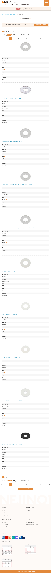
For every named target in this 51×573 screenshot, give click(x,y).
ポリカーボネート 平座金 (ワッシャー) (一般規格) (12, 54)
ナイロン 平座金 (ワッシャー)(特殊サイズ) (11, 357)
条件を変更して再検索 (41, 24)
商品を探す (4, 510)
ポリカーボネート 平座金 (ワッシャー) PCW (11, 98)
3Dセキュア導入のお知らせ (26, 9)
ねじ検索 (3, 512)
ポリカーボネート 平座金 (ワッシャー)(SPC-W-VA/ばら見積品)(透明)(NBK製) (18, 228)
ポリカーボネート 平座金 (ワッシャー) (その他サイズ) (13, 141)
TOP (2, 14)
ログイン (28, 512)
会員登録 (28, 510)
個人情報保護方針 (30, 522)
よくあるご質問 (5, 524)
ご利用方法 (4, 522)
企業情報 (3, 529)
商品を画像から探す (8, 14)
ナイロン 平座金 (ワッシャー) (8, 271)
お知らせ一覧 (4, 526)
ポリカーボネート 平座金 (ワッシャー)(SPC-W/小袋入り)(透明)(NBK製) (17, 184)
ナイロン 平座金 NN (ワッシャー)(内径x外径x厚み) (12, 400)
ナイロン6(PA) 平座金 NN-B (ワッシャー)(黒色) (12, 444)
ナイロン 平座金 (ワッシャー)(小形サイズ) (11, 314)
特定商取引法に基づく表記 (32, 524)
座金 (14, 14)
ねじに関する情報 (5, 515)
